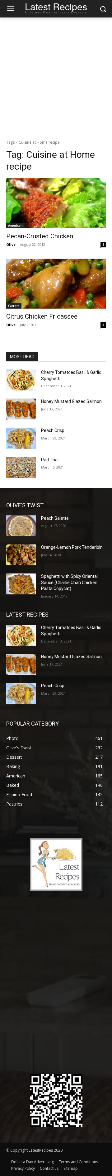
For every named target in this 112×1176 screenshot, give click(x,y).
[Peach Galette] (21, 525)
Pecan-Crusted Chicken (39, 236)
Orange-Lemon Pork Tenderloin (72, 547)
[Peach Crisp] (21, 438)
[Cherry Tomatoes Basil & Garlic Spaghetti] (21, 380)
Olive (11, 244)
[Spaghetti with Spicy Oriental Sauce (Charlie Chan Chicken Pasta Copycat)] (21, 583)
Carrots (14, 306)
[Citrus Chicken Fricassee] (56, 284)
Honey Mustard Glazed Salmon (71, 401)
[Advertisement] (56, 77)
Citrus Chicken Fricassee (41, 316)
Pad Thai (49, 459)
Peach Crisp (52, 430)
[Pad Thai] (21, 467)
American (15, 225)
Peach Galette (55, 518)
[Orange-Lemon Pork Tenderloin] (21, 554)
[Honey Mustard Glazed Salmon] (21, 409)
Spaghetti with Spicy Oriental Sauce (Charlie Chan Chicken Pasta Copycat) (69, 582)
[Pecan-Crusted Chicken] (56, 203)
